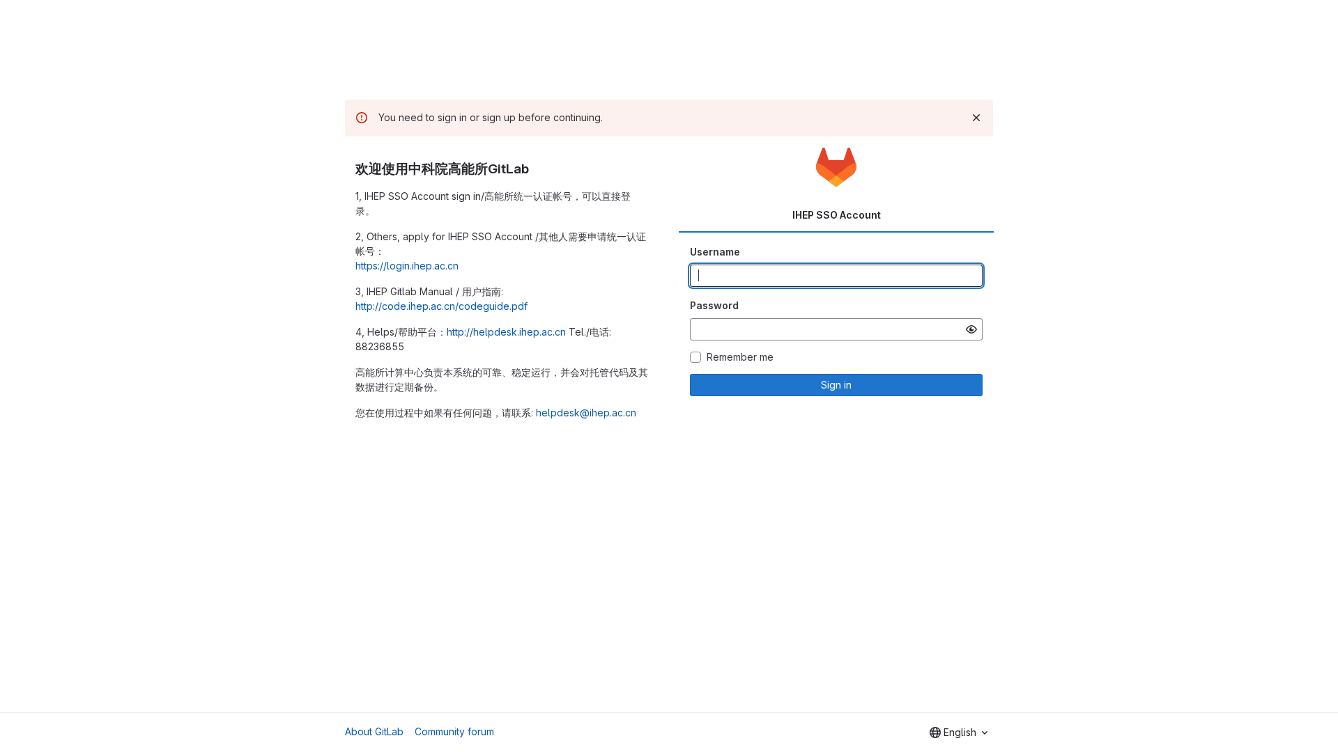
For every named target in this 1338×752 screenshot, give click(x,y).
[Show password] (971, 329)
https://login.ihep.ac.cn (407, 266)
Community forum (454, 731)
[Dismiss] (976, 117)
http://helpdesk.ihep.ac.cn (506, 332)
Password (714, 305)
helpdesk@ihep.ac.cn (586, 412)
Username (715, 252)
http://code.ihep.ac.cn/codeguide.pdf (441, 306)
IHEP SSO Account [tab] (836, 215)
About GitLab (374, 731)
